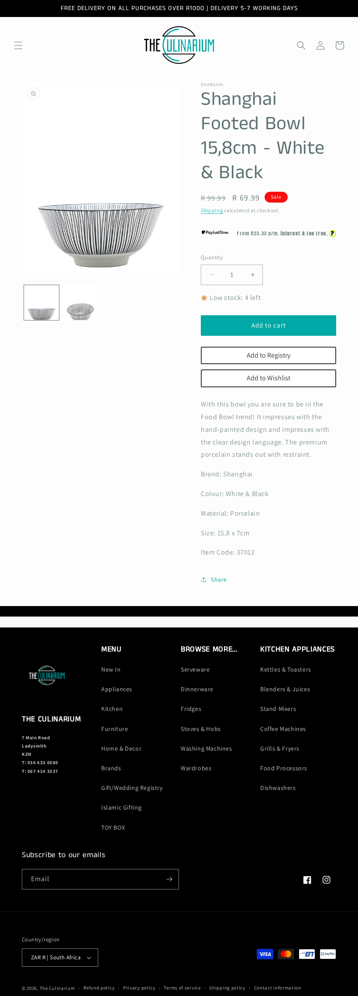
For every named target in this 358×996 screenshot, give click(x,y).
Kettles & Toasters (285, 669)
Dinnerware (197, 689)
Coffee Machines (283, 729)
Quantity (212, 257)
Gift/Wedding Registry (132, 788)
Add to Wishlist (268, 378)
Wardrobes (196, 768)
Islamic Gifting (121, 807)
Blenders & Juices (285, 689)
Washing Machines (206, 748)
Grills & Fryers (279, 748)
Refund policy (98, 988)
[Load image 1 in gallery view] (41, 302)
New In (111, 669)
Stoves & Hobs (201, 729)
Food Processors (283, 768)
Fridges (191, 709)
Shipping (212, 210)
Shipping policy (227, 988)
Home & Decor (121, 748)
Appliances (116, 689)
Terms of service (182, 988)
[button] (18, 45)
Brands (111, 768)
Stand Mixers (278, 709)
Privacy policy (139, 988)
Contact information (277, 988)
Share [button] (219, 579)
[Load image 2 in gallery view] (80, 302)
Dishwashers (278, 788)
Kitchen (112, 709)
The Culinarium (57, 988)
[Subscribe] (169, 879)
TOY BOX (113, 827)
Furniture (114, 729)
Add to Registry (268, 355)
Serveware (195, 669)
